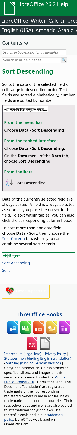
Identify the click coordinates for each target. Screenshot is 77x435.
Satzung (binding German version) (33, 363)
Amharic (45, 29)
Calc (53, 20)
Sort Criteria (13, 238)
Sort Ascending (16, 262)
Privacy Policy (55, 353)
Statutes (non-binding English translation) (37, 358)
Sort (6, 270)
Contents (12, 42)
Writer (38, 20)
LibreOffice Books (38, 314)
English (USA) (17, 29)
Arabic (65, 29)
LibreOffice (14, 20)
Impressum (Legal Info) (22, 353)
